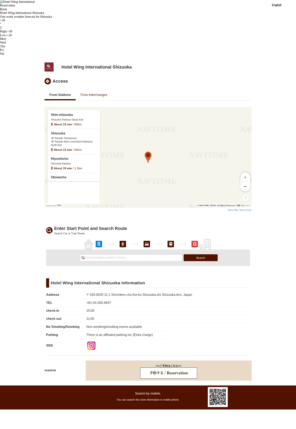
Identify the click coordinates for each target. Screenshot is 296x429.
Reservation (7, 5)
